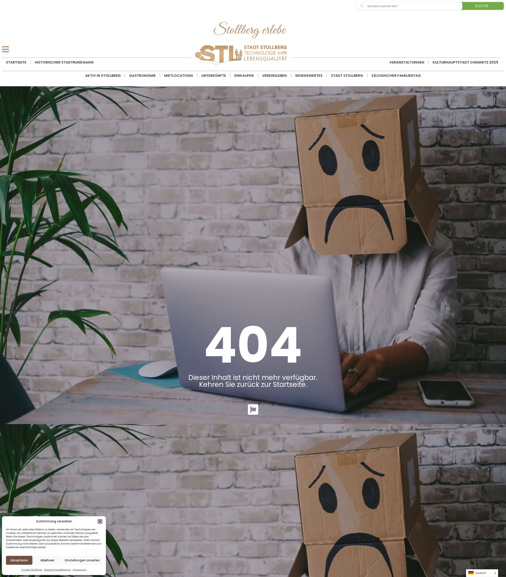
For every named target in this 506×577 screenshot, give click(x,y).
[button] (100, 521)
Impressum (80, 569)
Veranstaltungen (406, 62)
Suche (482, 5)
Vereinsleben (274, 75)
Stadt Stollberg (347, 75)
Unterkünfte (213, 75)
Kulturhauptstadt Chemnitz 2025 (465, 62)
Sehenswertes (309, 75)
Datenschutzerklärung (57, 569)
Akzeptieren (19, 560)
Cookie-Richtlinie (32, 569)
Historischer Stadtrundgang (64, 62)
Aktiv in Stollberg (103, 75)
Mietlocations (178, 75)
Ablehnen (47, 560)
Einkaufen (244, 75)
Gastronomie (142, 75)
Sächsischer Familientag (396, 75)
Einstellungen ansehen (82, 560)
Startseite (16, 62)
